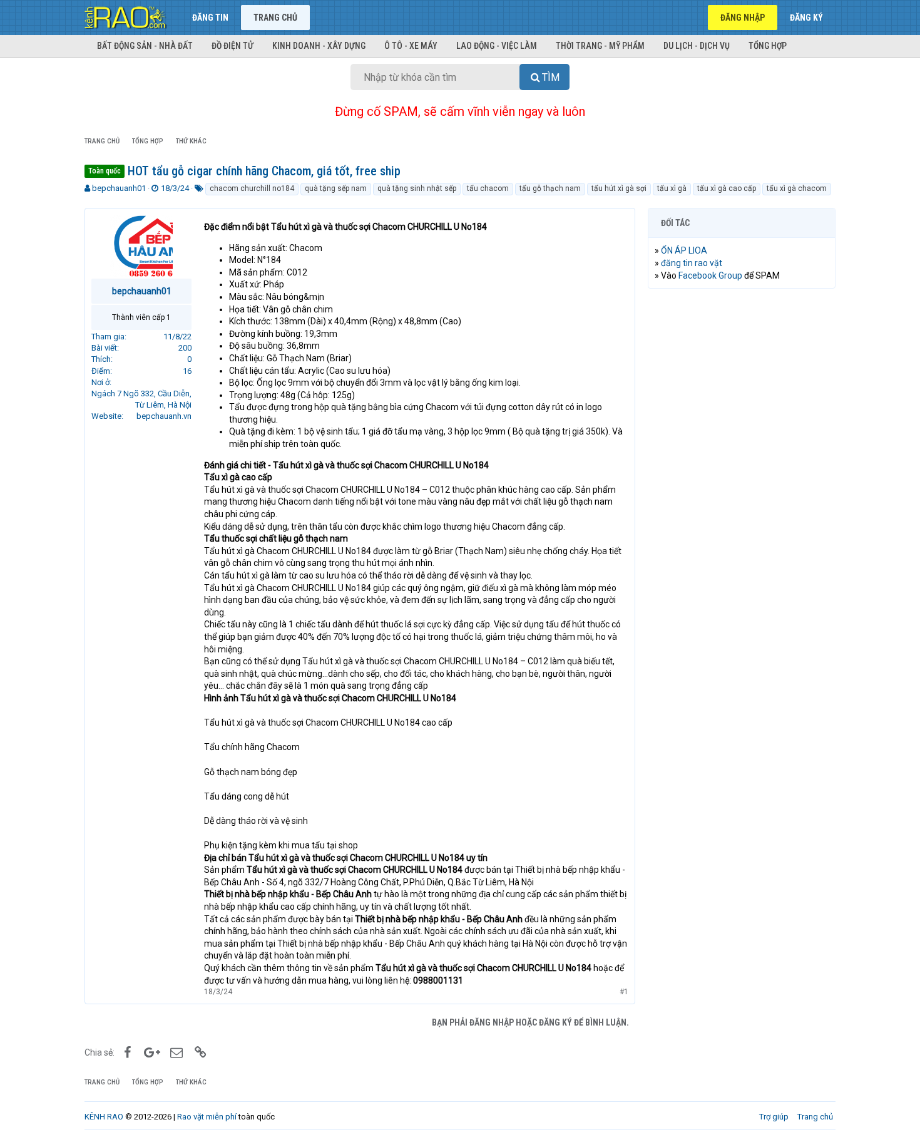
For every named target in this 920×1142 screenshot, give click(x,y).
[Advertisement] (742, 489)
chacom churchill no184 (252, 188)
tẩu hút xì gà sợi (619, 188)
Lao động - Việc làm (496, 46)
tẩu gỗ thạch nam (550, 188)
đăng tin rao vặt (691, 263)
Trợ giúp (774, 1116)
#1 (624, 991)
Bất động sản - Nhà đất (145, 46)
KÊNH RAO (103, 1116)
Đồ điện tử (232, 46)
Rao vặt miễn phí (207, 1116)
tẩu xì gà (672, 188)
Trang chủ (275, 18)
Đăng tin (210, 18)
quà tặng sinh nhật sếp (416, 188)
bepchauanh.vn (164, 416)
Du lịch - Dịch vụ (696, 46)
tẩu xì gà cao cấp (726, 188)
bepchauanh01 (119, 188)
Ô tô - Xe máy (410, 46)
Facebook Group (710, 275)
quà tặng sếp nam (336, 188)
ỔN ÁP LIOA (684, 250)
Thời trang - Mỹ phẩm (600, 46)
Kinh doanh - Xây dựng (318, 46)
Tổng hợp (768, 46)
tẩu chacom (488, 188)
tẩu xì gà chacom (797, 188)
